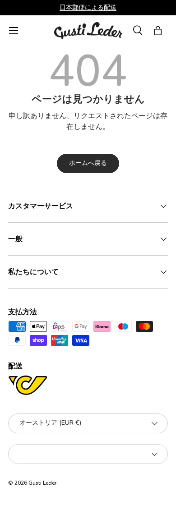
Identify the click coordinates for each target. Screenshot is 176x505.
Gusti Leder (42, 483)
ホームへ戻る (88, 163)
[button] (158, 31)
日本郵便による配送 (88, 7)
